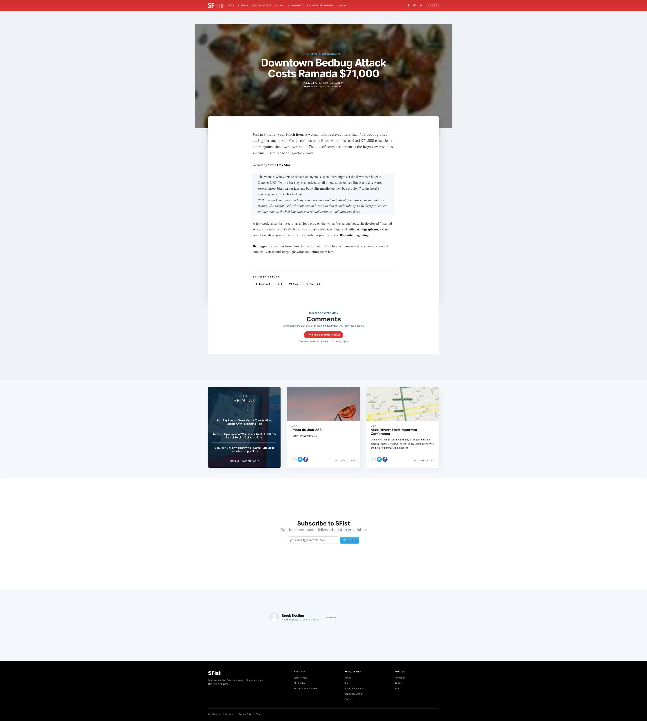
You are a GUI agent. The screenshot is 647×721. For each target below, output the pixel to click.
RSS (397, 688)
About (347, 677)
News (231, 5)
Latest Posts (300, 677)
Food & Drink (295, 5)
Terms (259, 714)
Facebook (400, 677)
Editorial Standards (354, 688)
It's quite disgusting (354, 235)
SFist (214, 673)
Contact (342, 5)
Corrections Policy (353, 693)
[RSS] (422, 5)
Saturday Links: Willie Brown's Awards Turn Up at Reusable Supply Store (244, 449)
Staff (346, 683)
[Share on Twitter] (300, 459)
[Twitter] (414, 5)
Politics (243, 5)
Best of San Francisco (305, 688)
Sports (279, 5)
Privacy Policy (246, 714)
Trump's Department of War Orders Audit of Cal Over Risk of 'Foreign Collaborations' (244, 435)
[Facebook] (408, 5)
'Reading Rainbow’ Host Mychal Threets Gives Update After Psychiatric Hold (244, 422)
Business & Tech (261, 5)
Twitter (398, 683)
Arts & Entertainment (320, 5)
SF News (312, 54)
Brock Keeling (331, 54)
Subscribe (432, 5)
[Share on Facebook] (306, 459)
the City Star (280, 164)
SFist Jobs (299, 683)
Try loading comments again (323, 334)
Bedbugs (259, 245)
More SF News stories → (244, 460)
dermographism (366, 229)
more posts (295, 619)
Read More (331, 617)
